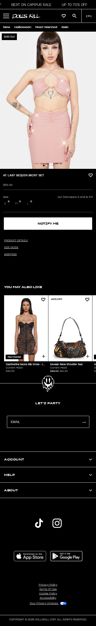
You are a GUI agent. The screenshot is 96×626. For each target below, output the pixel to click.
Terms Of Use (48, 589)
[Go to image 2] (46, 165)
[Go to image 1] (44, 165)
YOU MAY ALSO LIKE (23, 287)
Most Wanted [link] (46, 27)
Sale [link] (64, 27)
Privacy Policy (48, 585)
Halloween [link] (22, 27)
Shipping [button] (10, 254)
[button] (30, 5)
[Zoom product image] (48, 100)
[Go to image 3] (49, 165)
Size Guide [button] (11, 247)
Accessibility (48, 598)
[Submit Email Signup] (84, 421)
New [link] (6, 27)
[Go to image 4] (52, 165)
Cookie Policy (48, 593)
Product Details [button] (16, 240)
